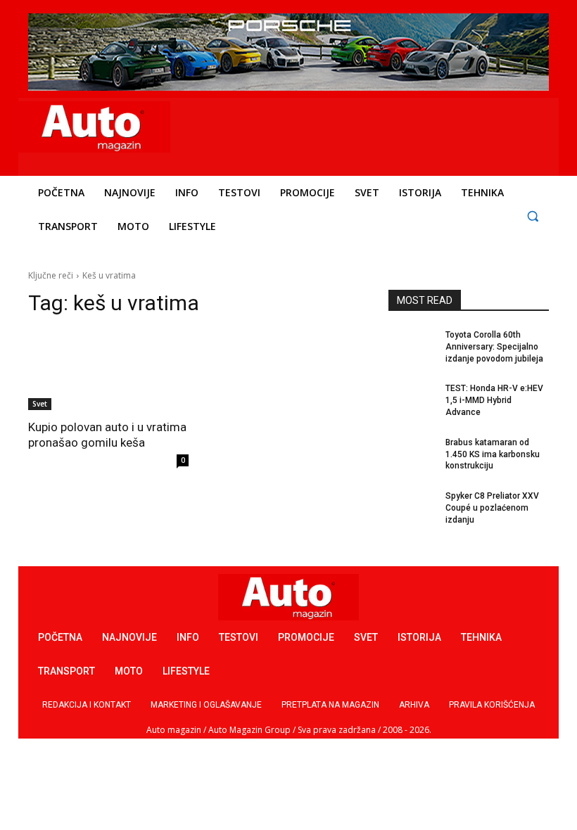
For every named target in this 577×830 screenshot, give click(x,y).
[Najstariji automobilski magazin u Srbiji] (92, 127)
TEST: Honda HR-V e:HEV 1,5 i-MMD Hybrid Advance (494, 400)
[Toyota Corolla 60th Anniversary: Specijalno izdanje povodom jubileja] (412, 346)
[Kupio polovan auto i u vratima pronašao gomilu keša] (108, 370)
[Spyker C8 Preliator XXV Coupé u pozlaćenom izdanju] (412, 507)
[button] (532, 215)
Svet (39, 404)
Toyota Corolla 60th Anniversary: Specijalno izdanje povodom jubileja (494, 347)
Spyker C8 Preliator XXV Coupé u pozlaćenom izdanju (492, 508)
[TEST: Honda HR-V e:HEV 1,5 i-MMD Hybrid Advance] (412, 399)
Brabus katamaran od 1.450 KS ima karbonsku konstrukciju (492, 454)
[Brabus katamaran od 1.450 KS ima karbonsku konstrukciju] (412, 454)
